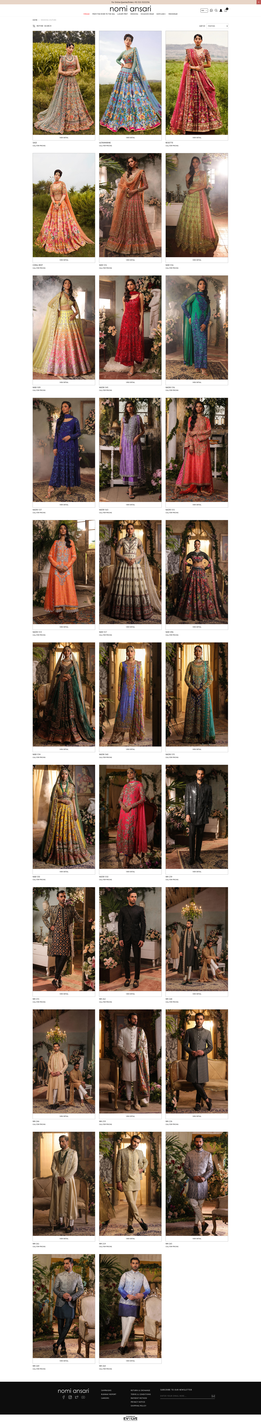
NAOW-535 (170, 754)
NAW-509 (37, 387)
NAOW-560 (103, 754)
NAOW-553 (37, 632)
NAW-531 (103, 265)
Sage (35, 142)
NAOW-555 (170, 510)
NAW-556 (169, 265)
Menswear (173, 14)
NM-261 (36, 1243)
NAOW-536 (170, 387)
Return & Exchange (140, 1390)
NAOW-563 (103, 510)
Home (35, 20)
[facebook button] (63, 1397)
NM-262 (102, 999)
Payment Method (139, 1398)
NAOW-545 (103, 387)
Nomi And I (161, 14)
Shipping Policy (138, 1406)
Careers (105, 1398)
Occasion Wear (147, 14)
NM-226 (169, 1121)
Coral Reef (38, 265)
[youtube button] (83, 1397)
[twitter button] (76, 1397)
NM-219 (102, 1243)
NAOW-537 (37, 510)
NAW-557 (103, 632)
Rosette (169, 142)
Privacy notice (138, 1402)
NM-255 (36, 999)
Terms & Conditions (141, 1394)
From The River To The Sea (103, 14)
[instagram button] (70, 1397)
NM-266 (36, 1121)
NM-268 (169, 999)
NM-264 (102, 1366)
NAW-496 (169, 632)
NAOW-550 (103, 876)
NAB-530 (36, 876)
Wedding (134, 14)
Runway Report (108, 1394)
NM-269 (36, 1366)
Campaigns (106, 1390)
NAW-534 (37, 754)
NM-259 (102, 1121)
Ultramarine (105, 142)
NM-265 (169, 1243)
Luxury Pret (122, 14)
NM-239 (169, 876)
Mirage (86, 14)
